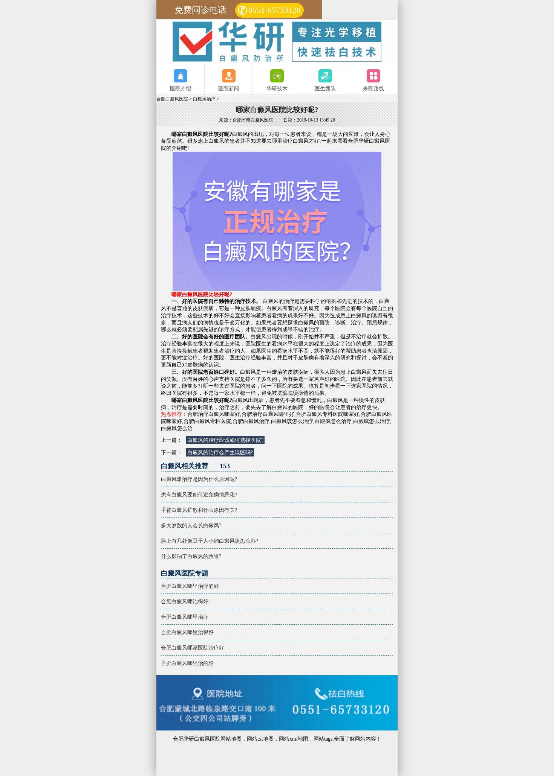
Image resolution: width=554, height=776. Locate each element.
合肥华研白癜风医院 (196, 739)
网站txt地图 (260, 739)
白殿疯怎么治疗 (333, 421)
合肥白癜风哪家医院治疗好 (192, 648)
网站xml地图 (293, 739)
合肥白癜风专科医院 (207, 421)
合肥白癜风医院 (172, 99)
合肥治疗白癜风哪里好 (268, 414)
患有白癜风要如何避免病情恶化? (199, 494)
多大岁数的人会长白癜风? (191, 525)
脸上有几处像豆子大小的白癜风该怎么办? (209, 541)
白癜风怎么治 (177, 428)
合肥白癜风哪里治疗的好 (190, 586)
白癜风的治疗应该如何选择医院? (225, 440)
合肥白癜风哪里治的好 (187, 663)
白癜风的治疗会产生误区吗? (220, 452)
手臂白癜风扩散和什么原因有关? (199, 510)
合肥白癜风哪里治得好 (187, 632)
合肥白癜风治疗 (251, 421)
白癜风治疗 (204, 99)
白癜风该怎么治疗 (292, 421)
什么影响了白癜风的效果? (191, 556)
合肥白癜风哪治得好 (184, 601)
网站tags (323, 739)
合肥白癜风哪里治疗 (184, 617)
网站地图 (231, 739)
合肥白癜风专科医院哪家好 (327, 414)
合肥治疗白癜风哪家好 (213, 414)
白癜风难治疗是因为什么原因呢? (199, 479)
